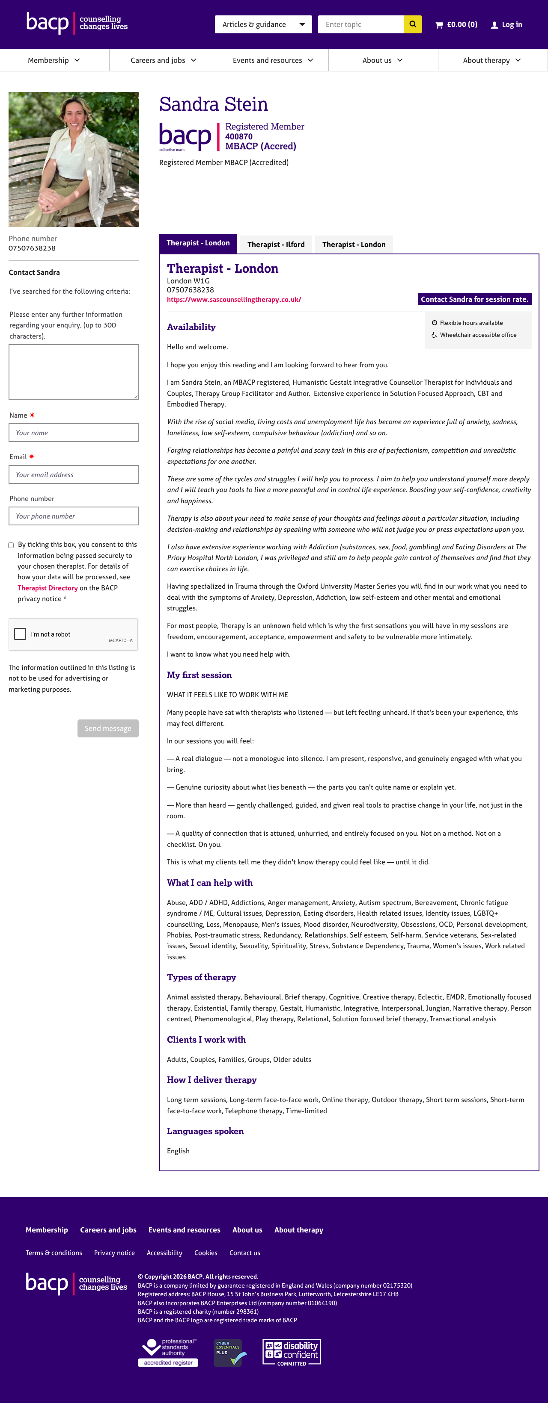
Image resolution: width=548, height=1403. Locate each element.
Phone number (31, 498)
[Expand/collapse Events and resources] (310, 60)
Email (18, 456)
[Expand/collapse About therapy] (518, 60)
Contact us (244, 1253)
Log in (512, 24)
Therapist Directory (48, 588)
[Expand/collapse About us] (400, 60)
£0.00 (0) (462, 24)
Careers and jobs (158, 60)
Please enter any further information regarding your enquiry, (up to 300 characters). (65, 325)
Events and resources (267, 60)
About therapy (486, 60)
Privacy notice (114, 1253)
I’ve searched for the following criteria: (69, 291)
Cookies (205, 1253)
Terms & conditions (54, 1253)
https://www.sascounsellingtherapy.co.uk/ (234, 299)
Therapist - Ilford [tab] (276, 244)
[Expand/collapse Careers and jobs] (193, 60)
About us (377, 60)
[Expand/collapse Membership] (77, 60)
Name (18, 415)
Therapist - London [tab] (198, 242)
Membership (48, 60)
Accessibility (164, 1253)
